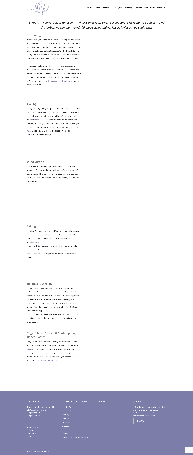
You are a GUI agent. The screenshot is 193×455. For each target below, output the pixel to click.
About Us (65, 418)
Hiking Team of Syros (69, 314)
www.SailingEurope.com (38, 242)
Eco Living (66, 422)
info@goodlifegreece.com (36, 410)
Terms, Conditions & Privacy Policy (75, 437)
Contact (65, 434)
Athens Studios (32, 427)
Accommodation (68, 411)
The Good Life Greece (43, 120)
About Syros (66, 415)
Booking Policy (67, 407)
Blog (64, 430)
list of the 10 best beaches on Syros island (55, 81)
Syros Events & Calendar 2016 (46, 360)
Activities (65, 426)
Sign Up (140, 421)
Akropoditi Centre (33, 349)
